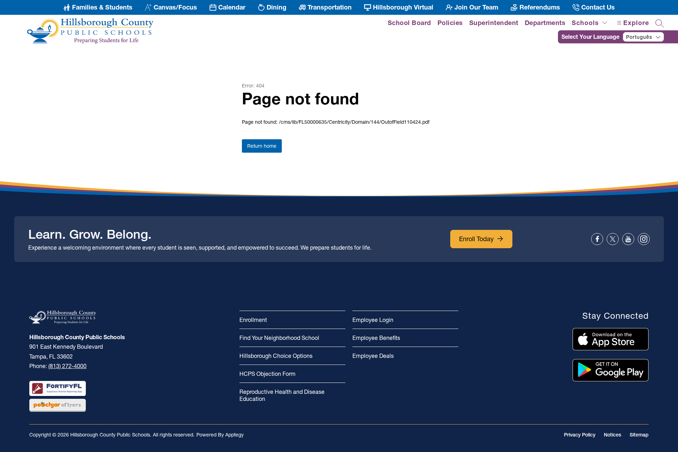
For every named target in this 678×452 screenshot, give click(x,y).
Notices (612, 435)
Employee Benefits (376, 337)
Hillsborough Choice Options (276, 355)
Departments (545, 23)
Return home (261, 146)
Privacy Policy (579, 435)
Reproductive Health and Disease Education (282, 395)
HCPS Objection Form (267, 373)
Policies (450, 23)
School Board (409, 23)
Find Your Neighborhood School (279, 337)
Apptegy (234, 435)
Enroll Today (476, 239)
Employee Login (372, 319)
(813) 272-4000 (67, 365)
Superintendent (493, 23)
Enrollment (253, 319)
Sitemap (639, 435)
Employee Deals (373, 355)
